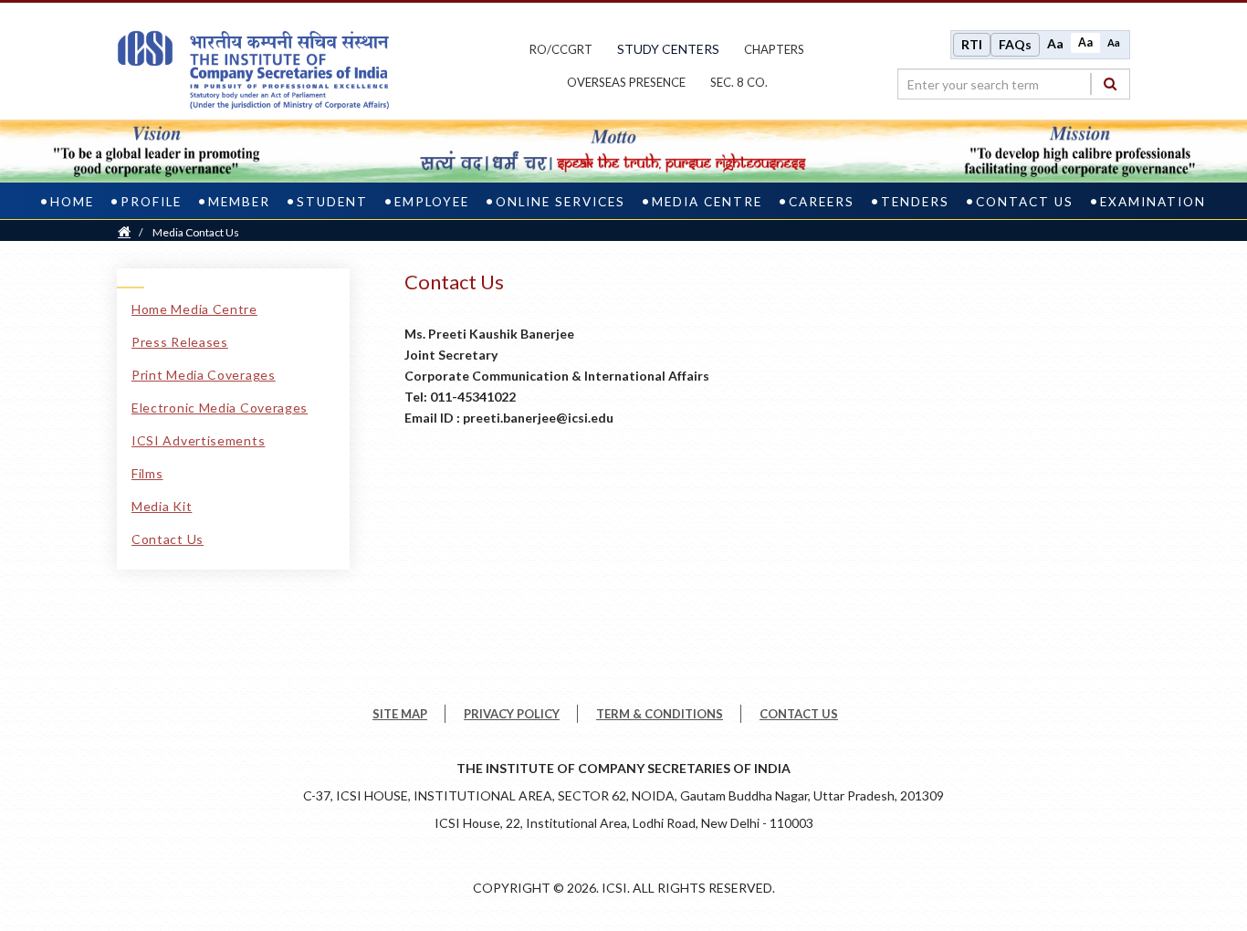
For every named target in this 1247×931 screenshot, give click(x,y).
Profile (151, 201)
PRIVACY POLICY (512, 713)
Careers (821, 201)
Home (72, 201)
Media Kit (161, 506)
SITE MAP (399, 713)
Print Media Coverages (203, 374)
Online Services (560, 201)
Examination (1153, 201)
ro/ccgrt (560, 49)
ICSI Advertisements (198, 440)
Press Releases (179, 342)
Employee (431, 201)
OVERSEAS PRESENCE (626, 82)
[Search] (1110, 83)
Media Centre (707, 201)
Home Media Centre (194, 309)
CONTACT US (799, 713)
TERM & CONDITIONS (659, 713)
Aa (1055, 43)
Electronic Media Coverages (219, 407)
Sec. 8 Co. (739, 82)
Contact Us (1025, 201)
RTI (971, 44)
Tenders (915, 201)
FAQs (1015, 44)
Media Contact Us (195, 232)
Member (239, 201)
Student (332, 201)
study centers (668, 49)
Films (147, 473)
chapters (774, 49)
